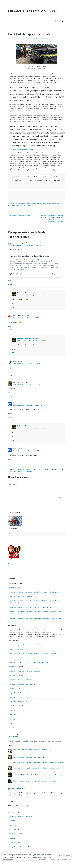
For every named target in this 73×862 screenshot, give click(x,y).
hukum (39, 203)
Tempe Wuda (12, 825)
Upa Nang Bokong (14, 842)
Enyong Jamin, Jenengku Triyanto (21, 847)
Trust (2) (12, 719)
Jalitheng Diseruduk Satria (19, 215)
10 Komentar (30, 205)
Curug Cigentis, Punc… (22, 757)
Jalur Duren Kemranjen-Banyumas (21, 680)
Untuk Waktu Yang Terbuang (19, 697)
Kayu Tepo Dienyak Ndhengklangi (21, 816)
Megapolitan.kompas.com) (22, 148)
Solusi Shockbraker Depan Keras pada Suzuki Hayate (29, 607)
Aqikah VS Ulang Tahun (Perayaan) (22, 596)
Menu (63, 21)
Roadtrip (11, 658)
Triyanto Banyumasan (41, 38)
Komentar (59, 497)
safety (22, 205)
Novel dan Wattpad (15, 706)
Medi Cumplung (13, 829)
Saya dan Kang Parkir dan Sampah (21, 684)
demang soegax (19, 781)
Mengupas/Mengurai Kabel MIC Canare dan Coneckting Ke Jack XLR (35, 618)
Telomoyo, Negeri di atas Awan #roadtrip (25, 645)
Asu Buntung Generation (17, 701)
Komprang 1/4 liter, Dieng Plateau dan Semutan (28, 662)
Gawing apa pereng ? (16, 834)
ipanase (16, 361)
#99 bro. (16, 382)
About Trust (12, 715)
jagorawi (45, 203)
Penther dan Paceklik (16, 667)
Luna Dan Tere (13, 728)
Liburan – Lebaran (15, 649)
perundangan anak (13, 205)
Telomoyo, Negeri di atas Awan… (38, 749)
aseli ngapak (14, 812)
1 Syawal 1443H (14, 688)
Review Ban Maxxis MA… (22, 763)
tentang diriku (14, 588)
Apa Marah (12, 821)
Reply (10, 284)
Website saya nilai (13, 734)
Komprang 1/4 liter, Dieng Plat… (51, 763)
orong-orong (18, 243)
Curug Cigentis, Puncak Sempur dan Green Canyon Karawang (32, 653)
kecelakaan (21, 203)
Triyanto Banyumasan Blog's (33, 11)
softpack (16, 749)
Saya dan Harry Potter (17, 675)
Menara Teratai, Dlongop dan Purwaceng (24, 671)
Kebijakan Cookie (8, 859)
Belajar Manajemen (17, 789)
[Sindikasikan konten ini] (8, 789)
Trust (10, 723)
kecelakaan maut (54, 203)
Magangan (11, 838)
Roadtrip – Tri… (19, 768)
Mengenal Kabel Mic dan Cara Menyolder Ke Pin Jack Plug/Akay (34, 592)
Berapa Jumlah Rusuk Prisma (19, 693)
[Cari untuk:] (36, 534)
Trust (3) (12, 710)
